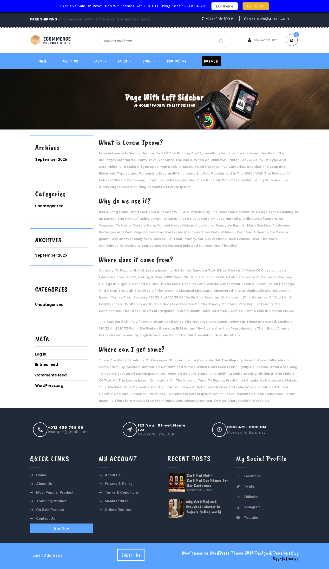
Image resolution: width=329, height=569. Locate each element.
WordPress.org (49, 385)
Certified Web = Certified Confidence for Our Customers (207, 480)
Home (42, 61)
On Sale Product (50, 510)
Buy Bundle (255, 6)
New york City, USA (156, 434)
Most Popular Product (54, 492)
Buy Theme (224, 6)
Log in (40, 354)
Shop (147, 61)
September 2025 (51, 159)
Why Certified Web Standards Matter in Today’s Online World (203, 506)
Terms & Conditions (122, 492)
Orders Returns (118, 510)
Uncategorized (49, 205)
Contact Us (176, 61)
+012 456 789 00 (66, 427)
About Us (70, 61)
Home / (145, 105)
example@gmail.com (269, 18)
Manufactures (117, 501)
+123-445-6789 (219, 18)
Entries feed (46, 364)
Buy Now (211, 61)
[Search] (221, 41)
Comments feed (51, 375)
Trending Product (51, 501)
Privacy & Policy (118, 484)
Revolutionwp (286, 559)
